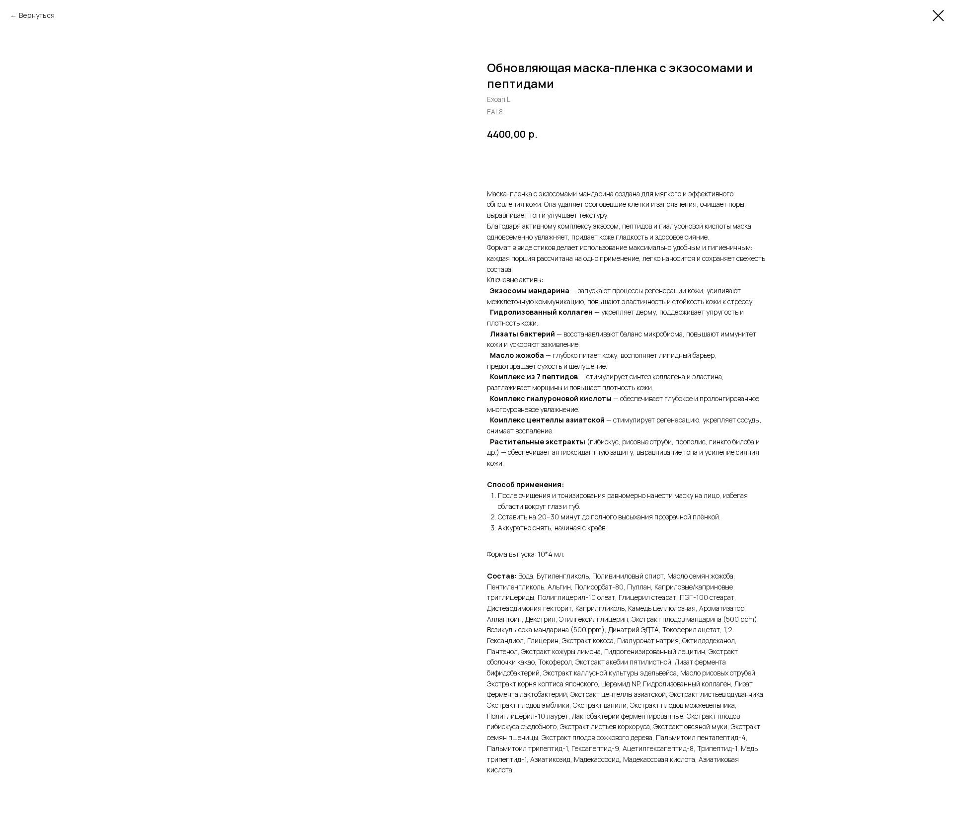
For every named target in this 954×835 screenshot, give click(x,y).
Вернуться (37, 15)
